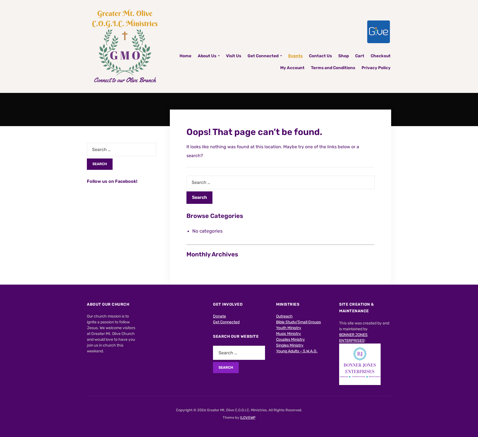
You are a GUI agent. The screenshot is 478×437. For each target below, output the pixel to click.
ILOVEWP (247, 417)
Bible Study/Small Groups (298, 322)
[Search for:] (280, 182)
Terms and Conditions (333, 67)
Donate (219, 316)
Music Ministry (288, 333)
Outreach (284, 316)
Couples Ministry (290, 339)
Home (185, 55)
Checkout (381, 55)
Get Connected (263, 55)
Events (295, 55)
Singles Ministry (289, 345)
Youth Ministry (288, 328)
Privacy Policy (376, 67)
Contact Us (320, 55)
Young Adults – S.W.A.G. (297, 351)
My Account (292, 67)
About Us (207, 55)
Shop (343, 55)
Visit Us (233, 55)
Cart (359, 55)
